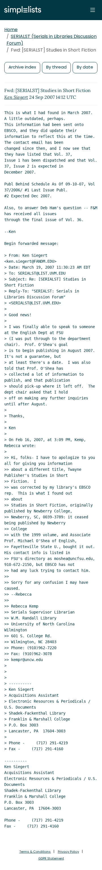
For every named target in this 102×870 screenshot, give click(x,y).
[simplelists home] (21, 10)
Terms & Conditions (35, 851)
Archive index (22, 67)
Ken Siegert (16, 97)
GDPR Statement (51, 858)
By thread (56, 67)
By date (85, 67)
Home (11, 29)
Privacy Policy (68, 851)
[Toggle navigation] (93, 10)
